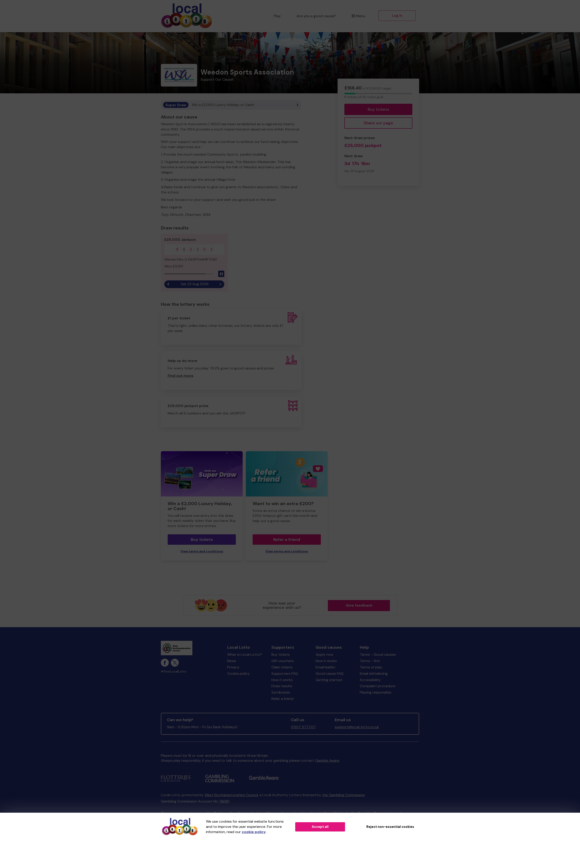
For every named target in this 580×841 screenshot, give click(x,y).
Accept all (320, 827)
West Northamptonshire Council (231, 795)
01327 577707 (303, 727)
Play (277, 16)
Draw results (281, 686)
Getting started (329, 679)
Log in (397, 15)
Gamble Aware (327, 760)
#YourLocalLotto (173, 671)
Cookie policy (238, 673)
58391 (224, 801)
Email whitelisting (374, 673)
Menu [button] (360, 16)
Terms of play (371, 667)
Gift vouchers (282, 660)
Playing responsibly (376, 692)
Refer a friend (286, 539)
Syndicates (280, 692)
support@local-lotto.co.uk (357, 727)
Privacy (233, 667)
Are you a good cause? (316, 16)
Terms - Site (370, 660)
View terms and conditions (202, 551)
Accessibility (370, 679)
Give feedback (359, 605)
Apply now (324, 654)
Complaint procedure (377, 686)
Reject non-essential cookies (390, 827)
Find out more (180, 375)
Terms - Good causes (378, 654)
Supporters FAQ (284, 673)
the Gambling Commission (343, 795)
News (231, 660)
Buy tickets (378, 109)
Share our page (378, 123)
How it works (282, 679)
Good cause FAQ (329, 673)
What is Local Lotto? (244, 654)
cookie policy (254, 831)
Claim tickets (281, 667)
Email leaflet (325, 667)
